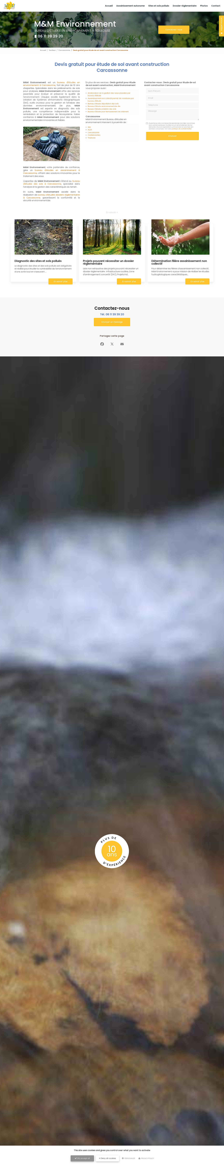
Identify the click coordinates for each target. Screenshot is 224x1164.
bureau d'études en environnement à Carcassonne (51, 84)
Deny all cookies (108, 1158)
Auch (90, 130)
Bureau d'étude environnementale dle (104, 106)
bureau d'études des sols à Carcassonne (51, 182)
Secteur (52, 50)
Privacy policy (147, 1158)
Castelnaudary (94, 135)
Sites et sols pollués (158, 5)
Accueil (109, 5)
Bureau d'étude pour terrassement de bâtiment (108, 111)
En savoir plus (60, 281)
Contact (215, 5)
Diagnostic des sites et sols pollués (38, 261)
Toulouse (92, 138)
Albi (89, 127)
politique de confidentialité (181, 129)
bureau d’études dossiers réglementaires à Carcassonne (51, 196)
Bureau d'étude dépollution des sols (103, 104)
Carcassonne (64, 50)
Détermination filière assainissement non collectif (179, 262)
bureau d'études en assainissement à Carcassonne (51, 172)
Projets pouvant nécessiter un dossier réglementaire (108, 262)
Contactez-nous (173, 29)
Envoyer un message (112, 321)
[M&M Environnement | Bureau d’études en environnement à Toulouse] (9, 5)
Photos (204, 5)
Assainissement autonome (130, 5)
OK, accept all (83, 1158)
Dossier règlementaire (185, 5)
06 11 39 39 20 (50, 36)
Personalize (129, 1158)
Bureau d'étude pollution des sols (102, 109)
